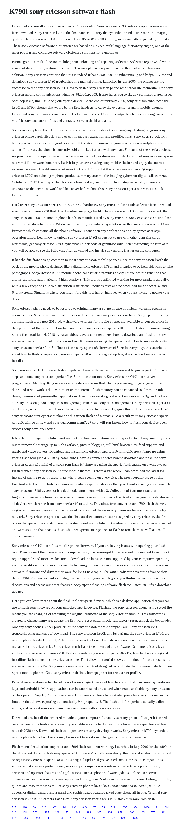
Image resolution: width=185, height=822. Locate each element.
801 (94, 817)
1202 (131, 812)
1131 (15, 817)
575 (153, 812)
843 (84, 807)
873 (120, 812)
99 (113, 817)
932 (54, 807)
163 (142, 812)
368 (24, 812)
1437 (49, 817)
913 (78, 812)
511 (163, 812)
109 (57, 812)
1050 (83, 817)
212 (14, 812)
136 (74, 807)
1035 (124, 807)
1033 (123, 817)
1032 (135, 817)
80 (34, 807)
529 (113, 807)
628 (44, 807)
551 (68, 812)
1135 (46, 812)
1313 (147, 817)
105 (99, 812)
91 (157, 807)
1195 (61, 817)
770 (35, 812)
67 (94, 807)
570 (72, 817)
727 (14, 807)
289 (26, 817)
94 (64, 807)
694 (167, 807)
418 (24, 807)
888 (89, 812)
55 (103, 807)
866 (109, 812)
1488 (147, 807)
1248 (37, 817)
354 (135, 807)
